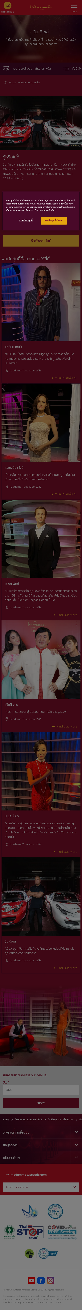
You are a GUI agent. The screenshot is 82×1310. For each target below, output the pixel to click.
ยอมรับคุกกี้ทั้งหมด (53, 220)
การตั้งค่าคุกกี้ (26, 220)
